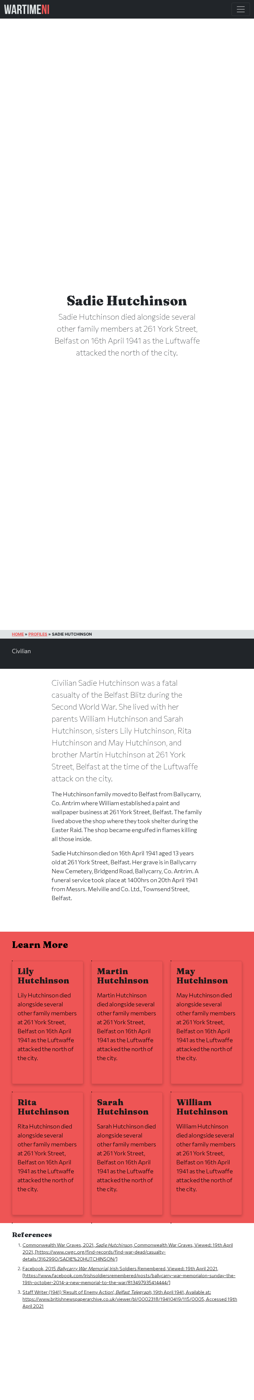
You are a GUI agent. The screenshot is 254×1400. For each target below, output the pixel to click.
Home (18, 634)
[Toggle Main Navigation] (241, 9)
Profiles (37, 634)
